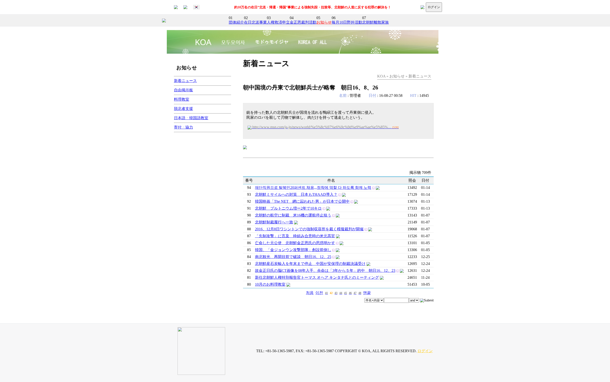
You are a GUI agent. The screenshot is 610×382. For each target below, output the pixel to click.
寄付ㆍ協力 (183, 127)
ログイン (434, 7)
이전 (319, 293)
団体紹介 (236, 22)
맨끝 (367, 293)
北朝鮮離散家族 (375, 22)
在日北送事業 (255, 22)
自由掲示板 (183, 90)
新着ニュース (185, 81)
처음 (310, 293)
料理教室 (181, 99)
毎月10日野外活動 (347, 22)
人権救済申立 (278, 22)
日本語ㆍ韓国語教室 (191, 118)
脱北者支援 (183, 109)
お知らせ (324, 22)
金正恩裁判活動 (303, 22)
